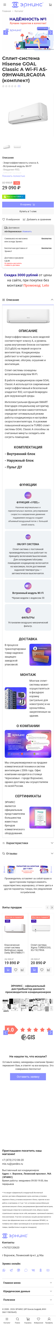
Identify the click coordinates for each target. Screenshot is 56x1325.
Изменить (27, 231)
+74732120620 (10, 1247)
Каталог (19, 11)
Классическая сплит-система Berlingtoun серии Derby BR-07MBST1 (14, 949)
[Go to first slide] (50, 1032)
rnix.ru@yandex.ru (12, 1163)
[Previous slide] (5, 1032)
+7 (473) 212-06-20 (13, 1159)
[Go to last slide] (5, 32)
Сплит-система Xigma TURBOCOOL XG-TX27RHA (41, 948)
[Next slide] (50, 32)
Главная (6, 11)
